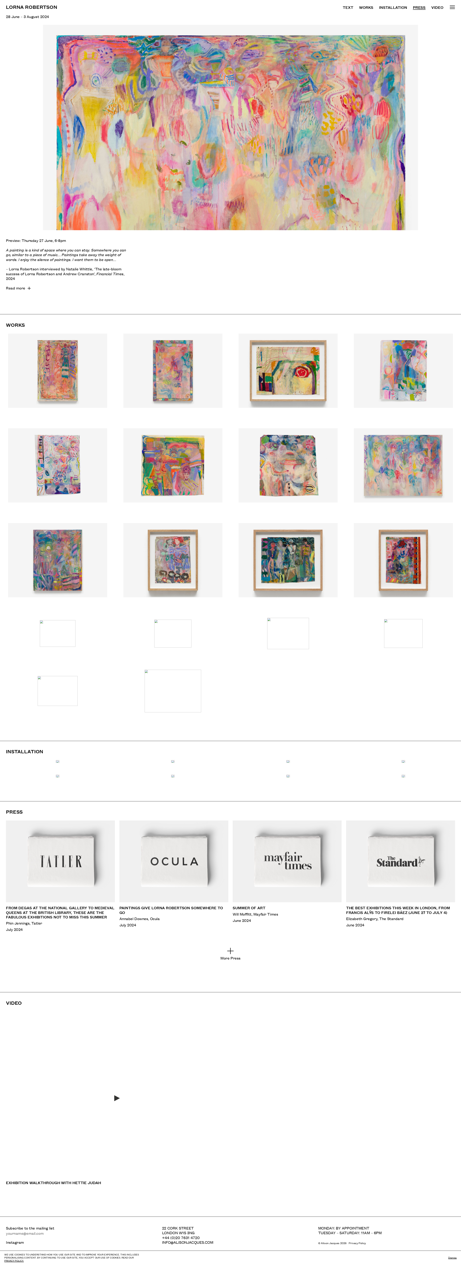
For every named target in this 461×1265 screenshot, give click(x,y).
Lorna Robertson (31, 7)
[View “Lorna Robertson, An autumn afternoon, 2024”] (288, 375)
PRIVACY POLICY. (14, 1260)
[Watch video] (117, 1098)
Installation (393, 7)
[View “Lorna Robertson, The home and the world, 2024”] (57, 564)
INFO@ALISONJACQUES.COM (187, 1242)
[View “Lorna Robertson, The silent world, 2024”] (403, 638)
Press (419, 7)
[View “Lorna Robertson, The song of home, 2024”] (288, 638)
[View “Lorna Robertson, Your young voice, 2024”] (57, 695)
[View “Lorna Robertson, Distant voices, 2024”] (57, 637)
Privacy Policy (357, 1243)
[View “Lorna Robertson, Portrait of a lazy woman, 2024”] (288, 469)
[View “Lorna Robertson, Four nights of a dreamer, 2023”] (57, 469)
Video (437, 7)
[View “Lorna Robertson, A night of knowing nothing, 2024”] (173, 695)
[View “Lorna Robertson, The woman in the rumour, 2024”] (172, 469)
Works (366, 7)
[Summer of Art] (287, 876)
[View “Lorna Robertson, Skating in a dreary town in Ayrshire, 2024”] (172, 375)
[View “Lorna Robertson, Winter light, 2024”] (172, 564)
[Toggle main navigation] (452, 7)
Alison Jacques (330, 1243)
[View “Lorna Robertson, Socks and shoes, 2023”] (403, 375)
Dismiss (452, 1257)
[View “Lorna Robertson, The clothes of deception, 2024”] (288, 564)
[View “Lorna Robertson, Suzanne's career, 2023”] (57, 375)
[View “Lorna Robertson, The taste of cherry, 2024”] (403, 469)
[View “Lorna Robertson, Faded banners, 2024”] (403, 564)
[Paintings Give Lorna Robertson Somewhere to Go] (173, 876)
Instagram (15, 1242)
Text (348, 7)
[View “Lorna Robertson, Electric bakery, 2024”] (173, 638)
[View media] (57, 761)
